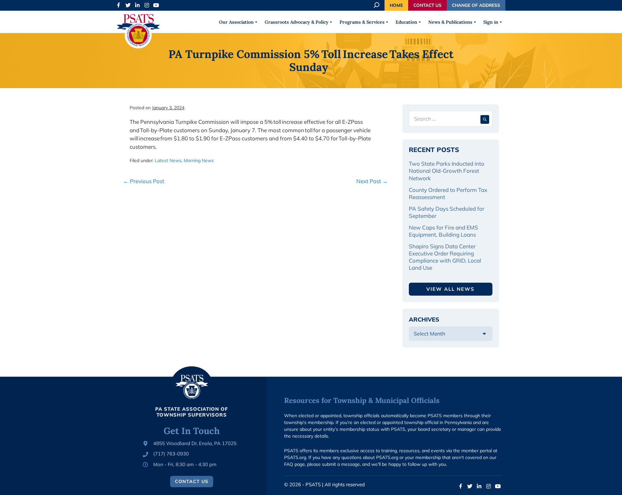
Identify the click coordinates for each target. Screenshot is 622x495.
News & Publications (450, 22)
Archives (424, 319)
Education (406, 22)
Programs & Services (362, 22)
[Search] (484, 118)
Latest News (168, 160)
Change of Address (476, 5)
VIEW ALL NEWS (450, 289)
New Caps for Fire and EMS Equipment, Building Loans (443, 231)
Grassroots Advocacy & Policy (296, 22)
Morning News (199, 160)
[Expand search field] (377, 5)
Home (396, 5)
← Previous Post (143, 181)
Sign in (490, 22)
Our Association (236, 22)
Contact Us (427, 5)
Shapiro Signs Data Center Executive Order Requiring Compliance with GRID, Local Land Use (445, 257)
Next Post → (372, 181)
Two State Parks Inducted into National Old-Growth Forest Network (446, 170)
